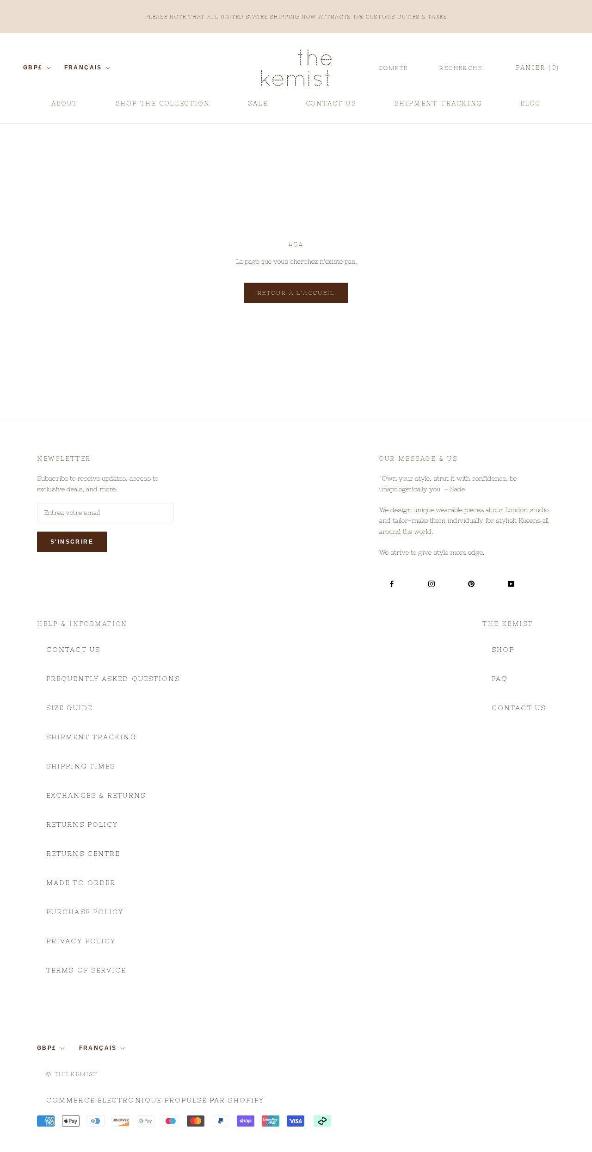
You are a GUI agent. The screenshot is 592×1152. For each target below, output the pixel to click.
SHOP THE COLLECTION (163, 103)
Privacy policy (81, 941)
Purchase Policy (85, 912)
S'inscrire (71, 542)
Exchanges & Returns (96, 795)
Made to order (81, 882)
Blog (530, 107)
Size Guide (69, 708)
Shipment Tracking (91, 737)
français (83, 67)
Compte (393, 68)
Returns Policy (82, 824)
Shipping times (80, 766)
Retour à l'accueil (296, 293)
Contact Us (73, 649)
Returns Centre (83, 853)
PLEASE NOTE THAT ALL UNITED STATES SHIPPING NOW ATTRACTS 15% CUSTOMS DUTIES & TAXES (296, 16)
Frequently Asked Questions (113, 678)
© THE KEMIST (72, 1074)
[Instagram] (431, 583)
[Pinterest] (471, 583)
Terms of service (86, 970)
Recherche (460, 68)
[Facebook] (391, 583)
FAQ (500, 678)
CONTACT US (331, 107)
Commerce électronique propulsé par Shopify (155, 1100)
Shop (503, 649)
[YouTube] (511, 583)
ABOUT (64, 107)
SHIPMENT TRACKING (438, 107)
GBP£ (33, 67)
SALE (258, 107)
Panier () (538, 67)
